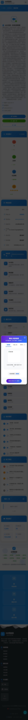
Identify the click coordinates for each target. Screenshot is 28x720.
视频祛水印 (23, 344)
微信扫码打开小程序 (14, 381)
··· (24, 345)
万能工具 (15, 344)
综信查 (8, 344)
